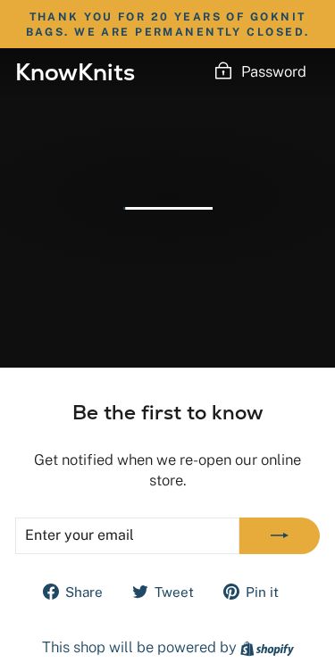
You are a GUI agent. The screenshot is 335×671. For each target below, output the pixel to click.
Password (273, 71)
